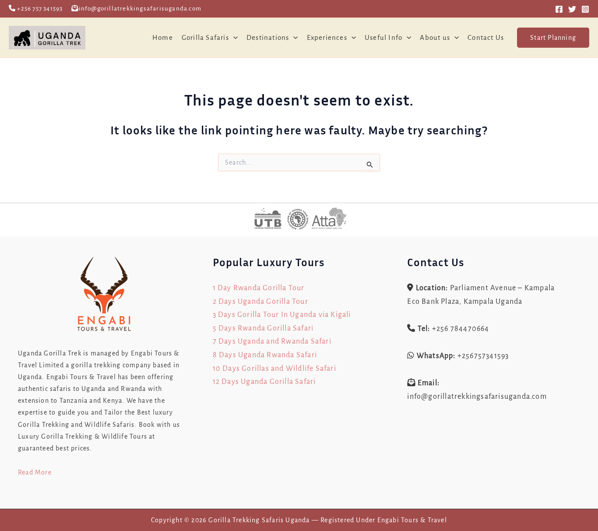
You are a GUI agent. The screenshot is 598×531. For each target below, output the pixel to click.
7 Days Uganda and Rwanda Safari (272, 341)
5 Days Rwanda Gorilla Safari (263, 328)
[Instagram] (585, 9)
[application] (233, 37)
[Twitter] (572, 9)
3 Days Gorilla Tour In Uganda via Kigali (282, 315)
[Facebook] (559, 9)
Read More (35, 472)
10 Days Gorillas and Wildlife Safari (274, 369)
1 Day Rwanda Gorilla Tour (259, 288)
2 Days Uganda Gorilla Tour (260, 302)
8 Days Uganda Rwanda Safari (265, 355)
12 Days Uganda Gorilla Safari (264, 382)
